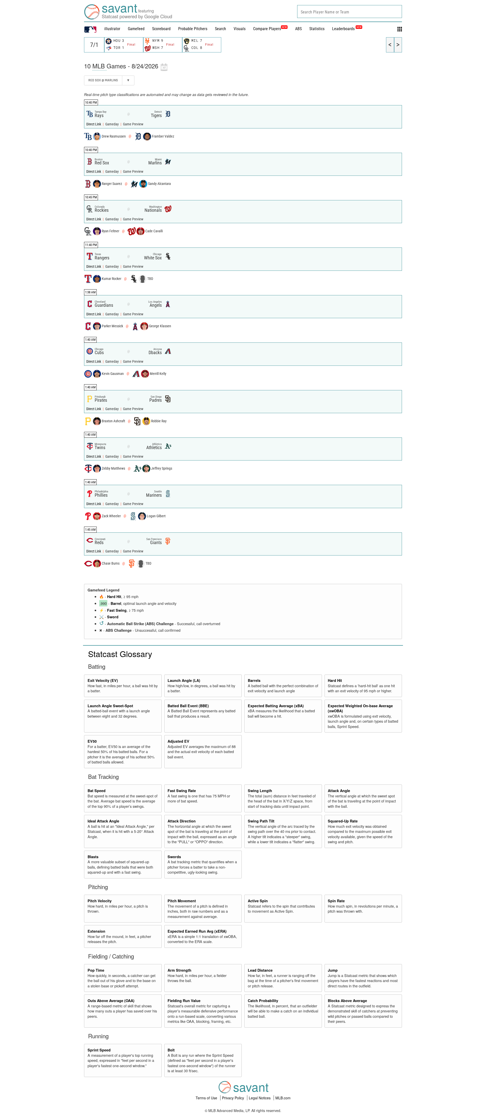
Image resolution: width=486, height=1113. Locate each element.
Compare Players (267, 28)
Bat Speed (97, 790)
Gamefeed (136, 28)
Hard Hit (114, 596)
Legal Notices (260, 1097)
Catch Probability (263, 1000)
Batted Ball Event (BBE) (188, 705)
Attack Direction (182, 820)
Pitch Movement (182, 900)
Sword (112, 616)
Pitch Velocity (100, 900)
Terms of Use (207, 1097)
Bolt (171, 1049)
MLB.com (283, 1097)
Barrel (116, 603)
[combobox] (349, 11)
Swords (174, 856)
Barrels (254, 680)
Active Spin (258, 900)
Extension (96, 931)
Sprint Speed (99, 1049)
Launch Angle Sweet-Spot (110, 705)
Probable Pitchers (192, 28)
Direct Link (94, 124)
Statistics (317, 28)
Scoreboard (161, 28)
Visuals (240, 28)
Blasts (93, 856)
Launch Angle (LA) (184, 680)
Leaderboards (346, 28)
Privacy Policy (233, 1097)
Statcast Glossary (120, 653)
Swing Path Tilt (261, 820)
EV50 (92, 741)
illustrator (112, 28)
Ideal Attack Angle (103, 820)
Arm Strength (179, 970)
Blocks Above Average (347, 1000)
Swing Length (260, 790)
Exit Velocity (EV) (103, 680)
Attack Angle (339, 790)
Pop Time (96, 970)
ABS (298, 28)
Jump (333, 970)
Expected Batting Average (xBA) (276, 705)
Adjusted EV (178, 741)
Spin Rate (336, 900)
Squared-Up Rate (343, 820)
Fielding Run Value (184, 1000)
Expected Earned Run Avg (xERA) (197, 931)
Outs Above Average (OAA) (111, 1000)
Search (220, 28)
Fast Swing (117, 610)
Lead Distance (260, 970)
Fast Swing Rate (182, 790)
